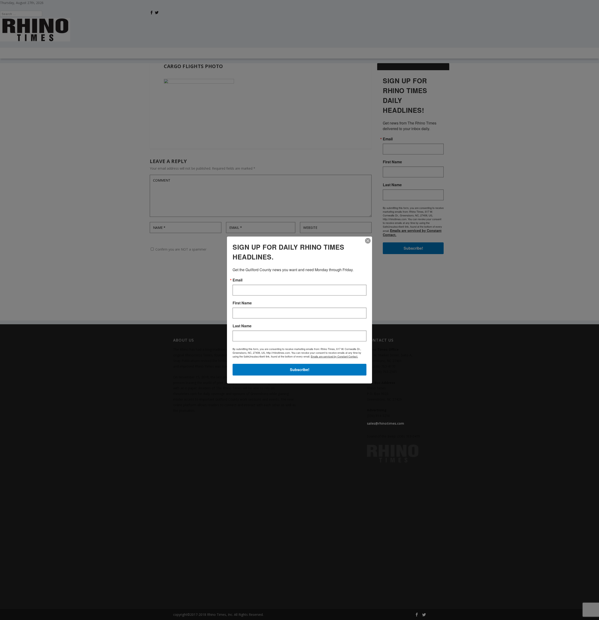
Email (237, 280)
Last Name (242, 326)
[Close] (368, 241)
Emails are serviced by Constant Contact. (334, 356)
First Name (242, 303)
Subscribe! (299, 369)
